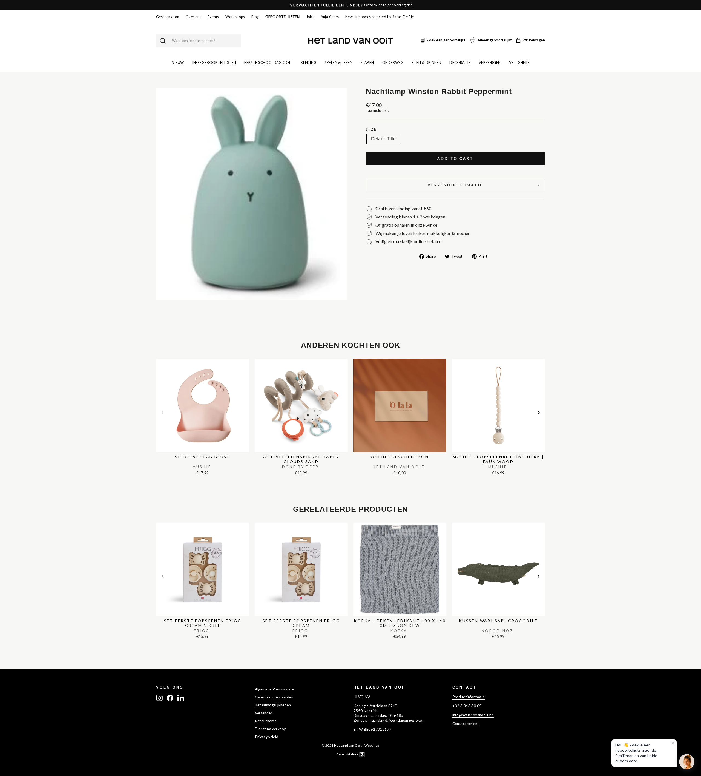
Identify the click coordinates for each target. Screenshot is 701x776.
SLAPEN (367, 62)
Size (371, 129)
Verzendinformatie (455, 185)
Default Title (383, 139)
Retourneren (266, 721)
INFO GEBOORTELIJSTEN (214, 62)
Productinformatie (468, 697)
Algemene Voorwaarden (275, 689)
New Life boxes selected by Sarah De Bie (379, 17)
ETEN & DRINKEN (426, 62)
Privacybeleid (266, 737)
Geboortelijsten (282, 17)
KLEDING (309, 62)
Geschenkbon (167, 17)
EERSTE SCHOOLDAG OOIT (268, 62)
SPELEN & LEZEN (339, 62)
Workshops (235, 17)
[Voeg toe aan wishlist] (157, 357)
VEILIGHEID (519, 62)
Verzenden (264, 713)
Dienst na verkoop (271, 729)
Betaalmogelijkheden (273, 705)
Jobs (310, 17)
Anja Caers (330, 17)
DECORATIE (459, 62)
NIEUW (178, 62)
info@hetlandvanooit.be (473, 715)
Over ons (193, 17)
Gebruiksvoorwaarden (274, 697)
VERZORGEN (490, 62)
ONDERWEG (393, 62)
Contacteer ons (465, 723)
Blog (255, 17)
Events (213, 17)
